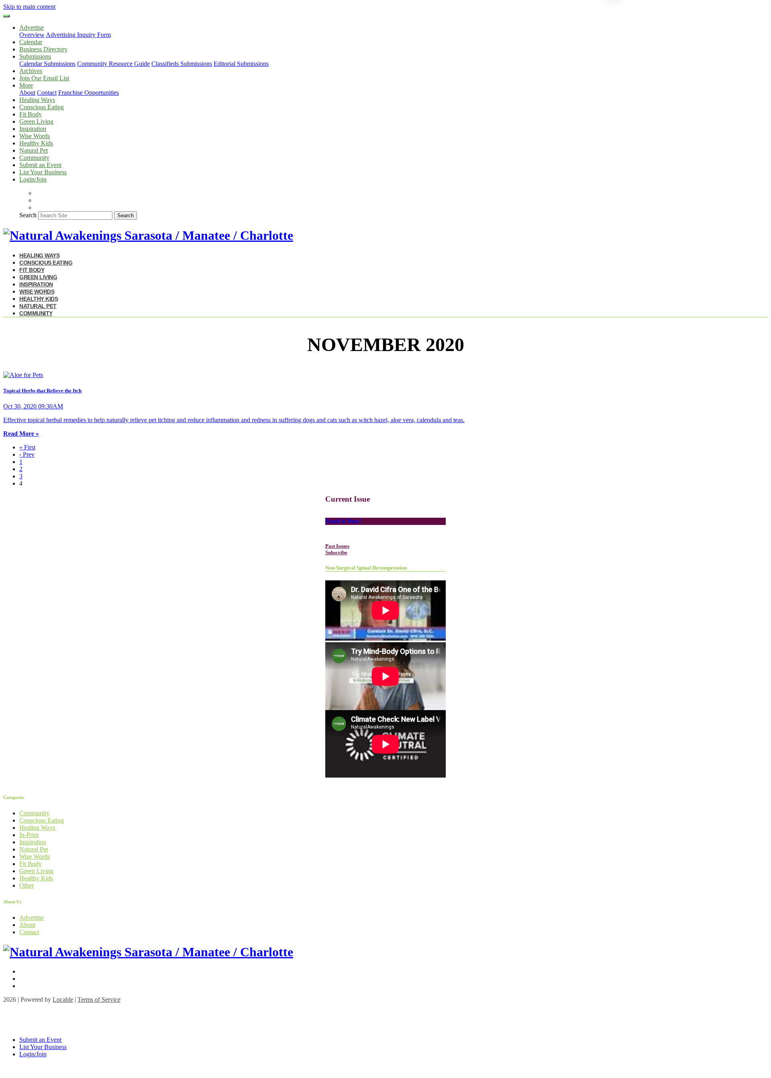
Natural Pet (33, 150)
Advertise (31, 917)
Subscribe (336, 552)
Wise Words (34, 136)
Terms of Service (99, 999)
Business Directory (43, 49)
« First (27, 447)
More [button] (26, 85)
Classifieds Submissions (181, 63)
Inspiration (32, 128)
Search (28, 215)
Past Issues (337, 546)
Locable (63, 999)
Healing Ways (37, 99)
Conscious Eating (41, 107)
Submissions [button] (35, 56)
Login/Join (33, 179)
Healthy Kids (36, 143)
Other (26, 885)
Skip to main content (29, 6)
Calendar (30, 42)
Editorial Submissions (241, 63)
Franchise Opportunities (88, 92)
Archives (30, 70)
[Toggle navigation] (6, 16)
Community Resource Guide (113, 63)
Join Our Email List (44, 78)
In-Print (29, 834)
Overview (32, 34)
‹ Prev (27, 454)
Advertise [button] (31, 27)
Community (34, 157)
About (27, 92)
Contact (47, 92)
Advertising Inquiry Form (78, 34)
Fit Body (30, 114)
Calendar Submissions (47, 63)
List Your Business (43, 172)
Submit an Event (40, 164)
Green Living (36, 121)
